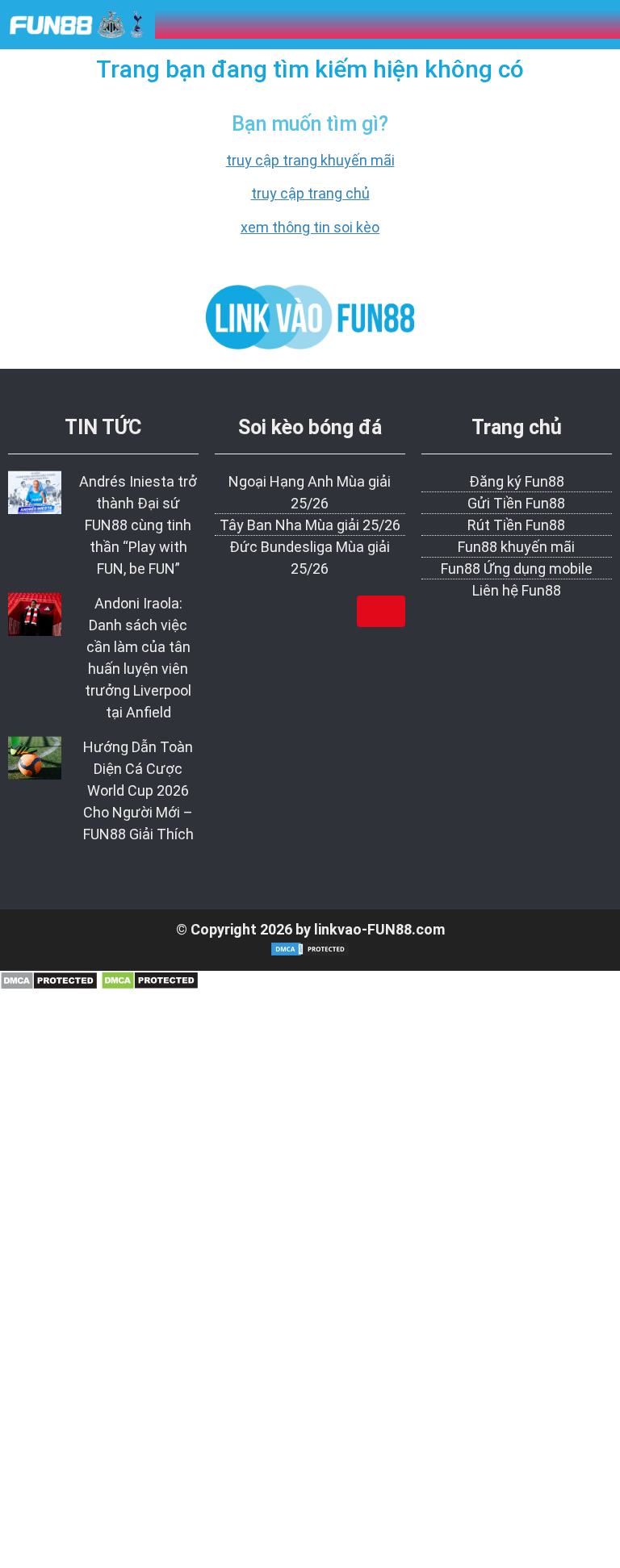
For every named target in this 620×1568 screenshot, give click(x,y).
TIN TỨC (103, 427)
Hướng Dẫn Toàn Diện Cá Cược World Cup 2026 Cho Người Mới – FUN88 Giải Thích (138, 790)
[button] (527, 24)
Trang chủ (516, 427)
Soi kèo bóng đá (310, 427)
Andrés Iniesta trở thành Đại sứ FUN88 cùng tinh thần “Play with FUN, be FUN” (138, 525)
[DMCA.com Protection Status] (49, 984)
